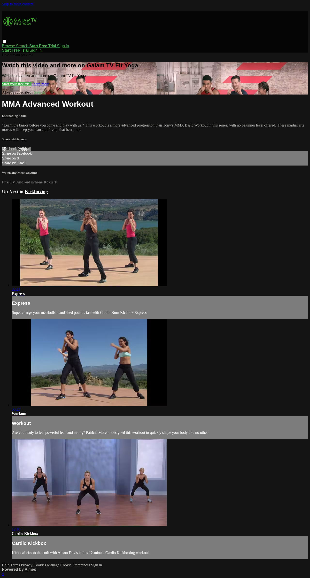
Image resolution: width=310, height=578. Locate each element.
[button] (4, 41)
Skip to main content (17, 4)
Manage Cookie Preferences (69, 565)
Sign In (36, 50)
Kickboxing (10, 116)
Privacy (27, 565)
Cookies (40, 565)
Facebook (10, 149)
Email (26, 149)
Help (6, 565)
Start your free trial (16, 84)
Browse (9, 46)
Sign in (63, 46)
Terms (15, 565)
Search (22, 46)
